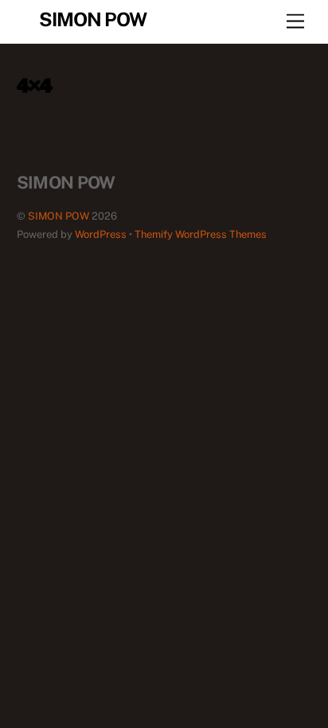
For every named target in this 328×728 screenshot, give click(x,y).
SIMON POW (58, 216)
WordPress (101, 234)
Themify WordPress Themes (201, 234)
